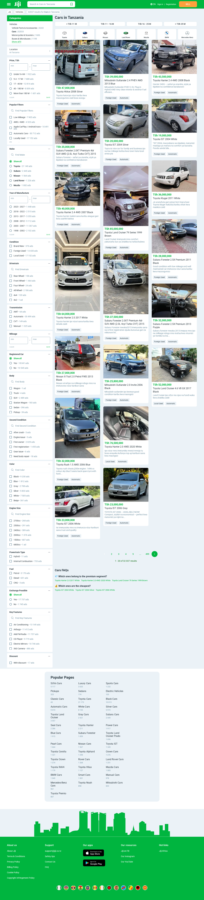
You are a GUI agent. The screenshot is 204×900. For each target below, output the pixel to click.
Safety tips (50, 856)
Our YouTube (127, 862)
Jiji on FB (125, 851)
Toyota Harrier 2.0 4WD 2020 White (96, 580)
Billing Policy (13, 867)
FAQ (47, 867)
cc (22, 521)
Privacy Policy (13, 862)
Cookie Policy (13, 872)
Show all (18, 161)
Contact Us (50, 862)
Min (12, 66)
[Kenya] (66, 887)
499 (147, 554)
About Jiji (11, 851)
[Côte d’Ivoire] (102, 887)
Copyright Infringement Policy (20, 878)
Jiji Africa (163, 851)
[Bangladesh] (109, 887)
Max (35, 66)
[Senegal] (94, 887)
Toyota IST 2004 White (64, 590)
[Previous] (97, 554)
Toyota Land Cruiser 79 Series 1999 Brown (130, 580)
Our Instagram (128, 856)
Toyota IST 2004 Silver (84, 590)
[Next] (155, 554)
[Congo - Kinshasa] (123, 887)
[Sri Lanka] (116, 887)
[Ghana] (80, 887)
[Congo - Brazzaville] (130, 887)
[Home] (17, 4)
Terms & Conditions (16, 856)
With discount (24, 663)
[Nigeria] (59, 887)
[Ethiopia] (87, 887)
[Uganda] (73, 887)
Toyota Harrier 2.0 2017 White (67, 580)
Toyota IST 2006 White (105, 590)
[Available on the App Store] (93, 853)
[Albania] (137, 887)
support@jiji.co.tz (53, 851)
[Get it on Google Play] (94, 863)
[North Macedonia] (145, 887)
